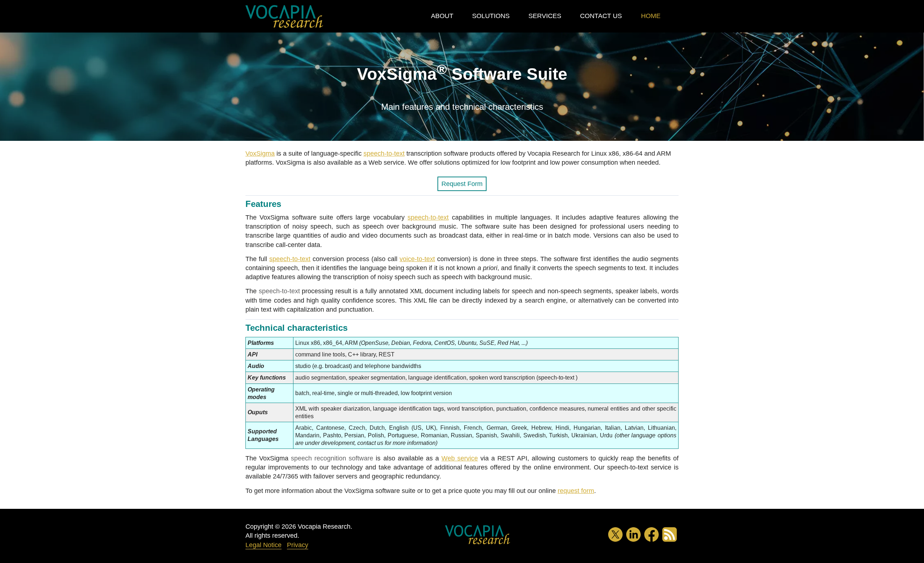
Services (544, 16)
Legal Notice (263, 545)
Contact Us (601, 16)
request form (576, 490)
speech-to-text (384, 153)
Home (651, 16)
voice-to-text (417, 259)
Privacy (297, 545)
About (442, 16)
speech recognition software (332, 458)
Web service (459, 458)
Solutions (491, 16)
